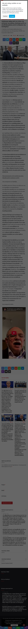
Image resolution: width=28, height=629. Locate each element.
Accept (12, 16)
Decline (5, 16)
